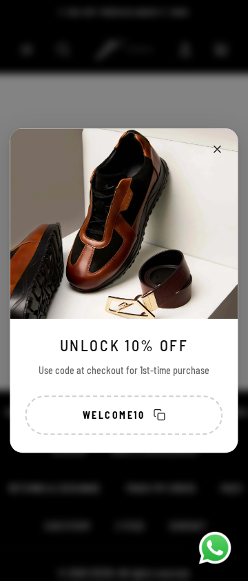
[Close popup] (217, 149)
